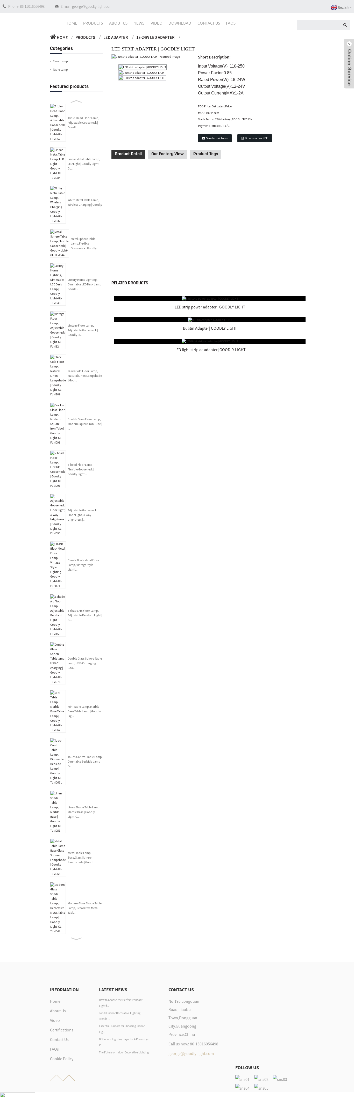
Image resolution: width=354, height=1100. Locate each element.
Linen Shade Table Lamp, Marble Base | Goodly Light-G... (84, 811)
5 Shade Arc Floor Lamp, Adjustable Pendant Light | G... (85, 615)
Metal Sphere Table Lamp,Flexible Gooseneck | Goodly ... (85, 243)
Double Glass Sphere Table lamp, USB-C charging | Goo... (85, 663)
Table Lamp (60, 69)
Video (156, 22)
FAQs (231, 22)
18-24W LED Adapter (155, 37)
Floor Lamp (60, 61)
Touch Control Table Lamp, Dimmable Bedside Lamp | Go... (85, 761)
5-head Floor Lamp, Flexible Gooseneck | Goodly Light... (81, 469)
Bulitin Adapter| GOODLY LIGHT (210, 328)
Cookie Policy (61, 1058)
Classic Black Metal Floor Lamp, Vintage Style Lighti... (83, 564)
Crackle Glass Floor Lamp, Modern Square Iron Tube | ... (85, 423)
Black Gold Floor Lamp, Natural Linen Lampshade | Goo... (85, 375)
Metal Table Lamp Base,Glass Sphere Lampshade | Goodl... (82, 857)
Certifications (61, 1029)
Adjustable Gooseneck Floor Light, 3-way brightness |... (82, 514)
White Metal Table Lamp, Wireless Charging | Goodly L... (85, 204)
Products (93, 22)
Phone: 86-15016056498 (26, 6)
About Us (118, 22)
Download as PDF (256, 138)
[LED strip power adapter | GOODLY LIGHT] (210, 298)
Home (71, 22)
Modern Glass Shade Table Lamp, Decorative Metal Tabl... (85, 907)
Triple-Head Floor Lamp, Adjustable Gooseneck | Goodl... (83, 122)
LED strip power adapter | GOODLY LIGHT (210, 306)
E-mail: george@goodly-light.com (86, 6)
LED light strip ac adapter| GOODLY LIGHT (210, 349)
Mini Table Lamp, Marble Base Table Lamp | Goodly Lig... (84, 711)
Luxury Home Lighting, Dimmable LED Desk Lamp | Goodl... (85, 284)
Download (179, 22)
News (138, 22)
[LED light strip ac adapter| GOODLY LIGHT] (210, 341)
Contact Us (208, 22)
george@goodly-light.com (191, 1053)
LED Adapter (115, 37)
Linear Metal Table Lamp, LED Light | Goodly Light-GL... (84, 163)
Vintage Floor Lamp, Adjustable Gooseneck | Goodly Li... (83, 330)
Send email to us (217, 138)
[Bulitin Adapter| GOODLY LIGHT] (210, 319)
